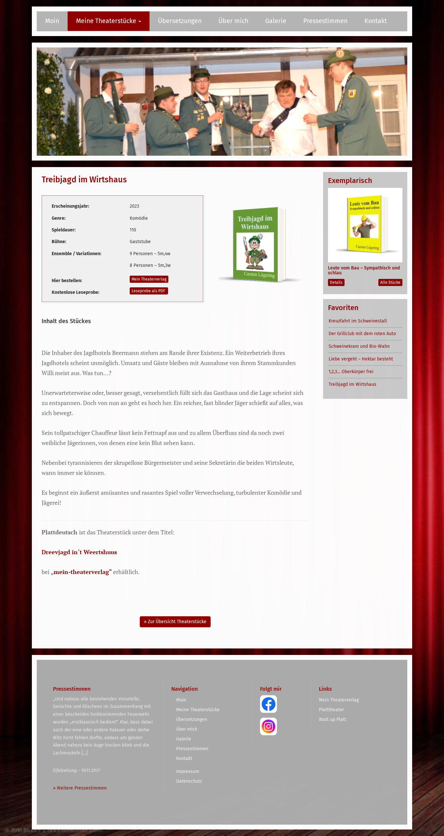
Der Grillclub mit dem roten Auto (362, 333)
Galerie (275, 21)
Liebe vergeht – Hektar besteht (361, 359)
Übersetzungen (180, 21)
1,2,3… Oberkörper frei (351, 371)
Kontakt (375, 21)
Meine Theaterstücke (107, 21)
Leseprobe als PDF (149, 291)
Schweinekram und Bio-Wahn (359, 346)
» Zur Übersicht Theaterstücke (175, 621)
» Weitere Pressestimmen (80, 788)
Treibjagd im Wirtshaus (352, 384)
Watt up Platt (332, 719)
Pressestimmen (325, 21)
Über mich (233, 21)
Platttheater (331, 709)
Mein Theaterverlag (149, 279)
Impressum (187, 771)
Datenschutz (189, 781)
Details (336, 282)
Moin (52, 21)
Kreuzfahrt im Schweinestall (358, 321)
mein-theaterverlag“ (83, 572)
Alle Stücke (390, 282)
